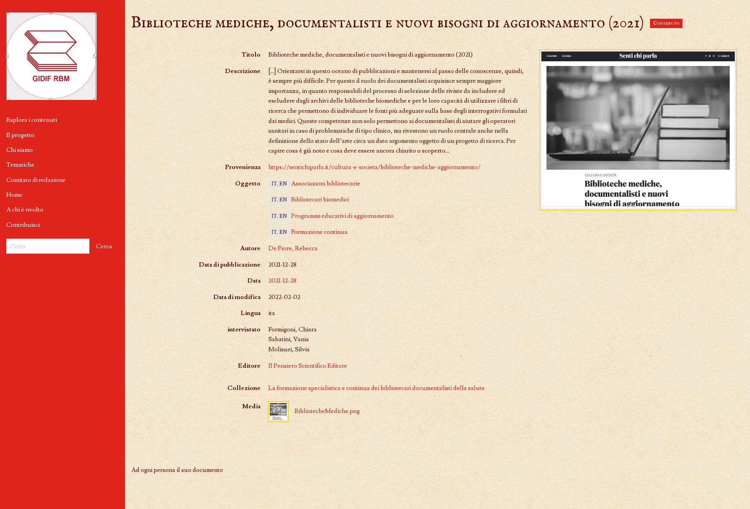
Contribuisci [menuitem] (23, 225)
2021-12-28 (282, 281)
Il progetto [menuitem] (20, 135)
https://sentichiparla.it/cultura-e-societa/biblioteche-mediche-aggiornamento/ (374, 167)
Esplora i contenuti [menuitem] (31, 120)
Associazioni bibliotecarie (325, 183)
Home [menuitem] (14, 195)
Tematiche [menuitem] (20, 165)
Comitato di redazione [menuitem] (36, 180)
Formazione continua (319, 232)
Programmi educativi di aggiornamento (342, 216)
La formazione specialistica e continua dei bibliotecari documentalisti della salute (376, 388)
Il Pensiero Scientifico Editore (307, 366)
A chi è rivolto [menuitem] (24, 210)
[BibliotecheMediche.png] (638, 130)
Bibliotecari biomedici (320, 199)
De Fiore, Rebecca (293, 248)
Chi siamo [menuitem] (19, 150)
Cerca (104, 246)
